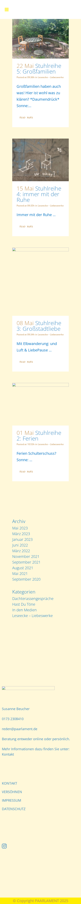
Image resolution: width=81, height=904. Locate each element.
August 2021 (22, 567)
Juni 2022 (20, 545)
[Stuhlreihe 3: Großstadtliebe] (40, 282)
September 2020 (26, 579)
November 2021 (25, 556)
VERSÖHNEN (12, 792)
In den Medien (24, 609)
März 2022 (21, 550)
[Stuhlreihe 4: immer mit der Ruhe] (40, 160)
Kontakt (8, 754)
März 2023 (21, 533)
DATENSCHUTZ (13, 809)
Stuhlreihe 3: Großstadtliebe (39, 325)
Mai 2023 (20, 528)
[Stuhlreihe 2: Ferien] (40, 404)
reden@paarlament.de (19, 729)
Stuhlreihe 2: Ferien (39, 435)
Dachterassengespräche (32, 598)
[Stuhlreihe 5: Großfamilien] (40, 39)
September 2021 (26, 562)
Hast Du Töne (23, 604)
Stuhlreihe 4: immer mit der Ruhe (39, 194)
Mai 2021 (20, 573)
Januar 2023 (22, 539)
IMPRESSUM (11, 800)
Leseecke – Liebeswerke (51, 77)
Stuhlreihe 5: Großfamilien (39, 68)
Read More (26, 117)
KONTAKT (9, 783)
